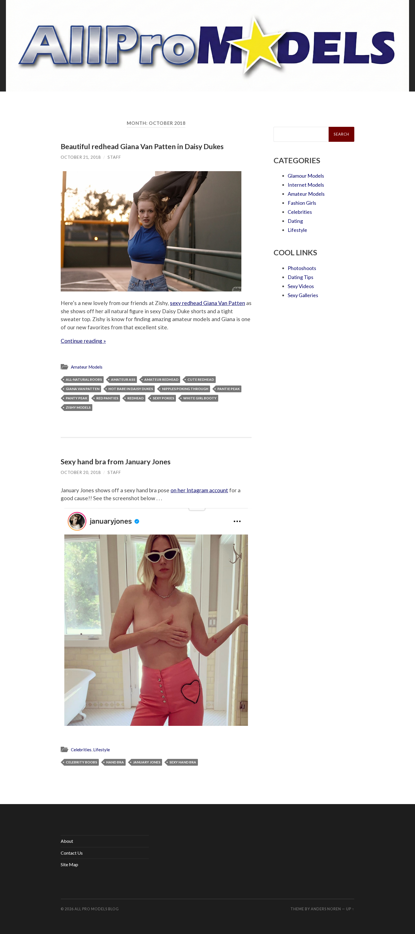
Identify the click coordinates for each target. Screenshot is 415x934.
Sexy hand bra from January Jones (116, 461)
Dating (295, 221)
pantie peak (228, 389)
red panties (107, 398)
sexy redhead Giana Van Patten (207, 303)
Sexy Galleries (303, 295)
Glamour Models (306, 176)
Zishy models (78, 407)
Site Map (69, 864)
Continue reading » (83, 341)
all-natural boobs (84, 379)
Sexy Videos (301, 286)
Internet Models (306, 185)
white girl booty (200, 398)
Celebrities (81, 749)
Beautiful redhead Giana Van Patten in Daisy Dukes (142, 146)
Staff (114, 157)
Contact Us (72, 852)
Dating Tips (300, 277)
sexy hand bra (182, 762)
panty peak (76, 398)
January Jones (146, 762)
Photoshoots (302, 268)
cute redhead (200, 379)
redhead (135, 398)
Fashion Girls (302, 203)
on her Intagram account (199, 490)
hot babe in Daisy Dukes (130, 389)
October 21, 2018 (81, 157)
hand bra (115, 762)
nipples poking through (185, 389)
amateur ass (123, 379)
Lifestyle (101, 749)
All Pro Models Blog (97, 909)
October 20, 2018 (81, 472)
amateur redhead (161, 379)
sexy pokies (163, 398)
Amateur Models (86, 366)
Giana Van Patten (82, 389)
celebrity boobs (81, 762)
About (67, 841)
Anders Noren (326, 909)
